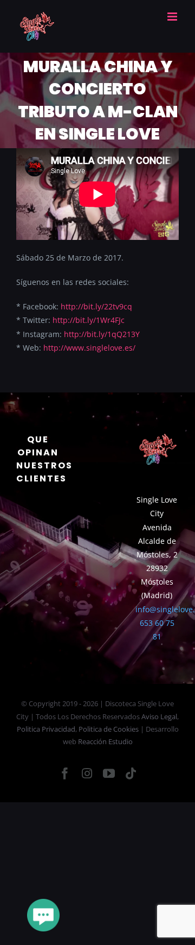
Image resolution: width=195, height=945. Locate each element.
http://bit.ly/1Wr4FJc (89, 320)
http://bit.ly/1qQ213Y (102, 334)
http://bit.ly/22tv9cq (96, 306)
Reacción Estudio (105, 741)
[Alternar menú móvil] (173, 16)
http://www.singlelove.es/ (89, 348)
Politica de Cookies (109, 729)
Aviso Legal (159, 716)
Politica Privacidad (46, 729)
